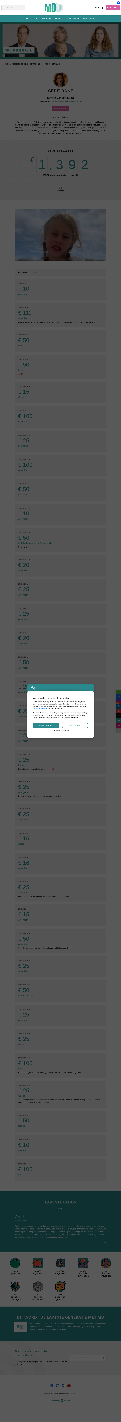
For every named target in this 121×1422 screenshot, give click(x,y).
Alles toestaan (46, 725)
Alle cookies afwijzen (60, 731)
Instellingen (75, 725)
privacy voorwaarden (40, 708)
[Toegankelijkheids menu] (118, 2)
